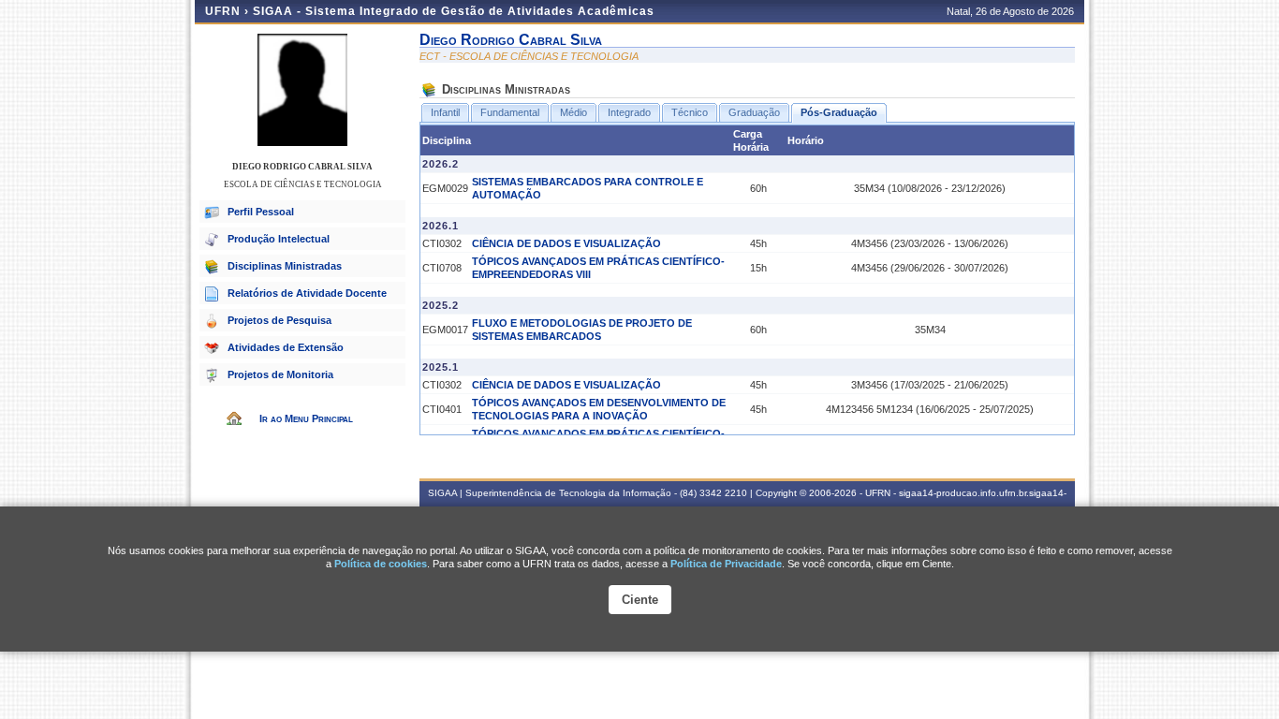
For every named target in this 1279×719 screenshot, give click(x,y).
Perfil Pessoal (261, 211)
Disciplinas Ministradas (285, 265)
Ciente (640, 600)
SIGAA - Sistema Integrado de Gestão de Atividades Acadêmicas (453, 11)
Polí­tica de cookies (380, 563)
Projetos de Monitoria (280, 374)
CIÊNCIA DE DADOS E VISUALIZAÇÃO (566, 243)
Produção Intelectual (279, 238)
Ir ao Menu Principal (306, 418)
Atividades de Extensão (286, 347)
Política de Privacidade (726, 563)
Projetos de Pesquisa (279, 320)
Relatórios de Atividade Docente (307, 293)
